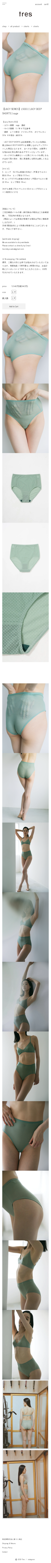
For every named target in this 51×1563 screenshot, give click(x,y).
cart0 (46, 4)
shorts (26, 26)
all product (15, 26)
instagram (31, 1559)
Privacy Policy (7, 1547)
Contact (4, 1552)
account (38, 4)
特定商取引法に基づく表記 (12, 1539)
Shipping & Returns (9, 1543)
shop (4, 26)
